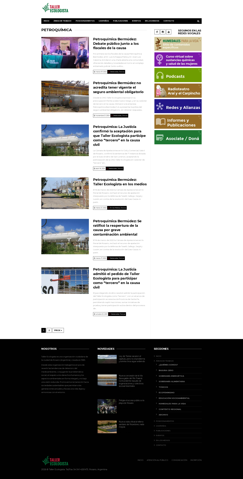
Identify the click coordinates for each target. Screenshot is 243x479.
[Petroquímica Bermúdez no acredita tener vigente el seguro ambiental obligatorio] (65, 96)
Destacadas (114, 72)
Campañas (104, 21)
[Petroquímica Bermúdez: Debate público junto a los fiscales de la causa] (65, 53)
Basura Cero (166, 370)
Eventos (136, 21)
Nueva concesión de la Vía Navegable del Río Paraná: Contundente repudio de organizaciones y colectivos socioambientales (131, 380)
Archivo (163, 415)
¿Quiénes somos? (168, 365)
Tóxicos (121, 72)
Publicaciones (120, 21)
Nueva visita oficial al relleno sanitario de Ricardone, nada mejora (131, 424)
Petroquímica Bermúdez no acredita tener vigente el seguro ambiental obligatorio (118, 87)
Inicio (46, 21)
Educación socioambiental (174, 398)
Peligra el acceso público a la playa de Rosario (131, 401)
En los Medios (152, 21)
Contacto (168, 21)
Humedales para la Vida (172, 403)
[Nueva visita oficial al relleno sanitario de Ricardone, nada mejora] (107, 426)
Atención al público (157, 460)
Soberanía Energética (171, 376)
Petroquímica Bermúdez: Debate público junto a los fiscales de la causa (116, 43)
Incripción (196, 460)
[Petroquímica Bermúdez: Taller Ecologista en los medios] (65, 193)
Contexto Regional (170, 409)
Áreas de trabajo (62, 21)
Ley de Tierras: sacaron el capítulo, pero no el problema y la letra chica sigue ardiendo (132, 359)
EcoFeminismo (167, 392)
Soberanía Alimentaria (172, 381)
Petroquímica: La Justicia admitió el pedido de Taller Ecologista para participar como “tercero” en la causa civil (116, 278)
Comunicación (179, 460)
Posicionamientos (85, 21)
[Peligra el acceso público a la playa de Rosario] (107, 406)
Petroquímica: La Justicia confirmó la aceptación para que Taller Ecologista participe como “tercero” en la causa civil (119, 136)
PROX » (58, 330)
